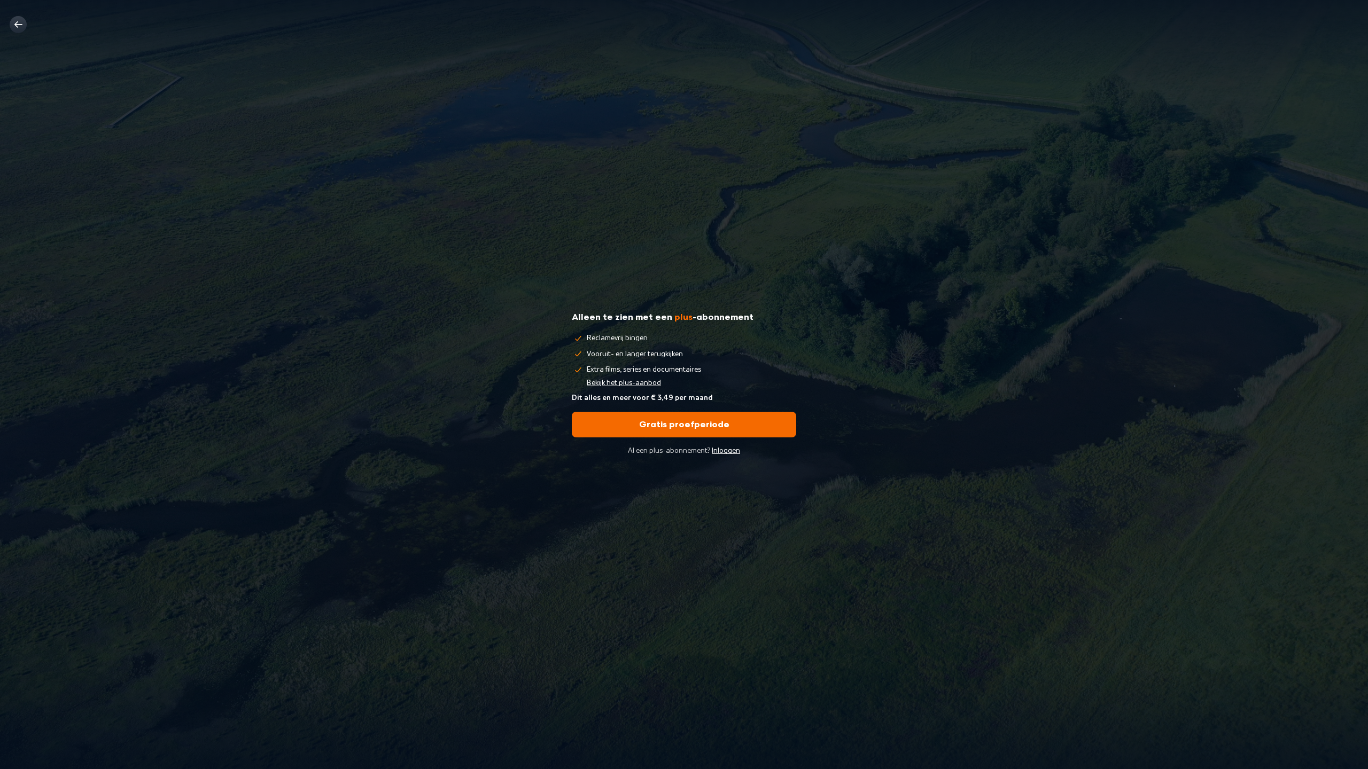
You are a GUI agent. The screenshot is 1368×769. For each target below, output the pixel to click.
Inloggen (726, 450)
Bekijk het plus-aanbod (624, 383)
